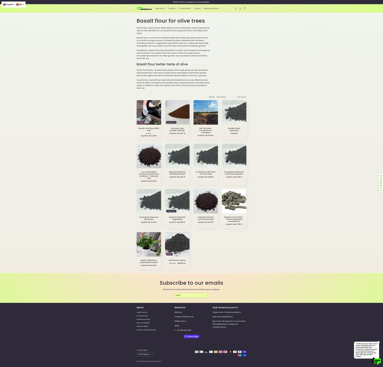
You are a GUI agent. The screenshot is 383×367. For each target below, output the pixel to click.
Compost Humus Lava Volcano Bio (206, 218)
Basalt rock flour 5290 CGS (149, 129)
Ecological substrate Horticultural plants (234, 173)
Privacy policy (142, 316)
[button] (160, 8)
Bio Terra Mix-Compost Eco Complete (205, 130)
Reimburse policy (143, 319)
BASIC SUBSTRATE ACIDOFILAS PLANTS (149, 261)
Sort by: (212, 97)
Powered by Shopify (154, 361)
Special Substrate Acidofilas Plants (177, 173)
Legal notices (142, 312)
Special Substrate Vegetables (177, 218)
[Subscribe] (207, 295)
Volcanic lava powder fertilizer (177, 129)
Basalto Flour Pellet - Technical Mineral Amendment (234, 219)
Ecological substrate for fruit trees (205, 173)
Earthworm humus (177, 260)
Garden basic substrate (234, 129)
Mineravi (145, 361)
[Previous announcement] (137, 2)
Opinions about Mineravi (146, 330)
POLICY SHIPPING (143, 323)
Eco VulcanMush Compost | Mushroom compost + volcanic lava (149, 175)
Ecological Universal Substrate (148, 218)
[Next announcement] (245, 2)
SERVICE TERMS (142, 326)
